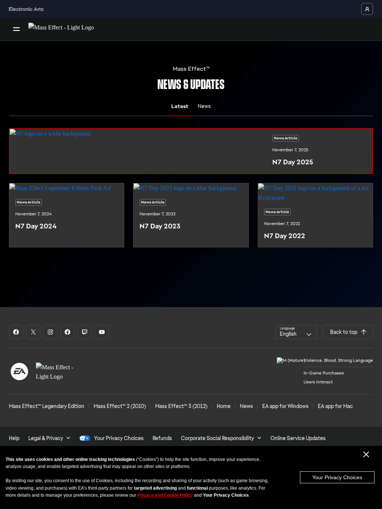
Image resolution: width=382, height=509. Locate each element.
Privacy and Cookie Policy (165, 495)
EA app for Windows (285, 406)
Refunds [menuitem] (162, 438)
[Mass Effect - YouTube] (102, 332)
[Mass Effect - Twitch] (85, 332)
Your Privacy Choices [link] (119, 438)
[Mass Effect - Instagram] (50, 332)
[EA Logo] (19, 371)
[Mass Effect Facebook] (67, 332)
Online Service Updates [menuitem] (298, 438)
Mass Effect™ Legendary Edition (46, 406)
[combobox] (296, 332)
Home (224, 406)
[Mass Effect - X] (33, 332)
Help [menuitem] (14, 438)
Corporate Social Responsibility (217, 438)
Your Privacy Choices (337, 477)
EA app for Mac (335, 406)
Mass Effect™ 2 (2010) (120, 406)
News (246, 406)
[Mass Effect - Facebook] (16, 332)
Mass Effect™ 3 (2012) (181, 406)
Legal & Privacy (45, 438)
